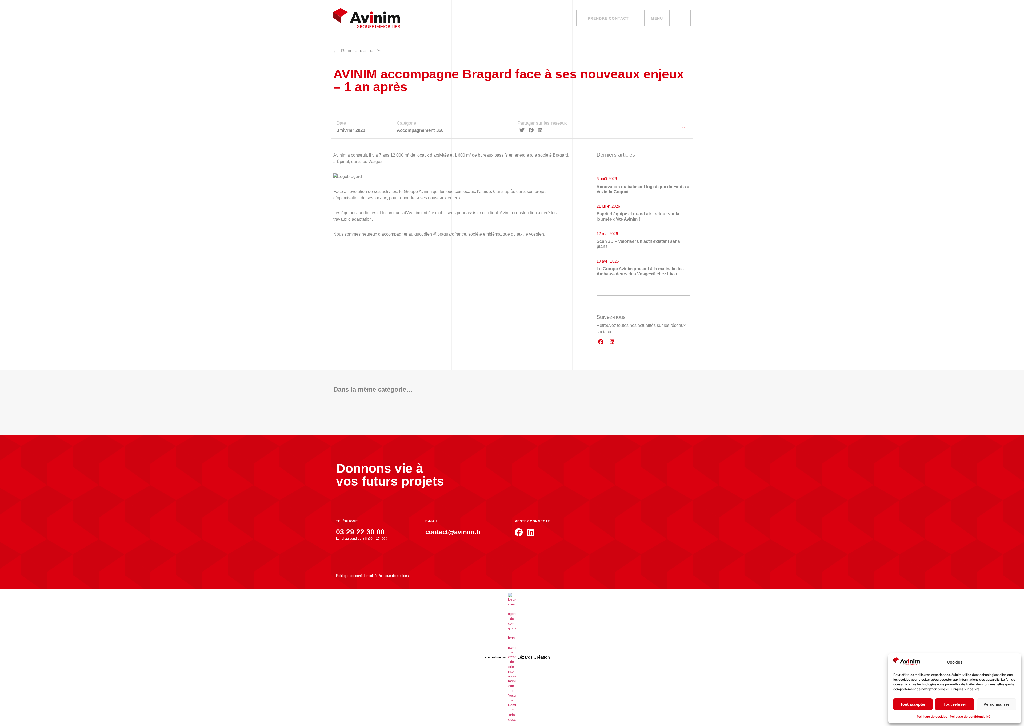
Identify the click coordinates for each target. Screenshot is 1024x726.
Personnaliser (996, 704)
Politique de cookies (932, 717)
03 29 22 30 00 (360, 532)
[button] (522, 130)
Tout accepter (913, 704)
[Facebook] (601, 342)
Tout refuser (954, 704)
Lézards (533, 657)
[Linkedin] (612, 342)
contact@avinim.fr (453, 531)
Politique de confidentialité (970, 717)
